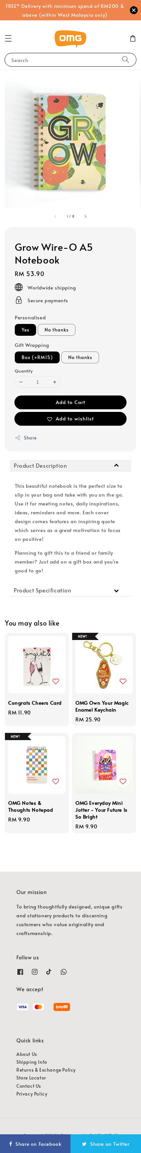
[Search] (125, 59)
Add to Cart (70, 401)
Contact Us (28, 1086)
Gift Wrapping (32, 344)
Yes (25, 330)
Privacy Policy (31, 1094)
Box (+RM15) (37, 357)
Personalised (30, 317)
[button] (8, 38)
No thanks (57, 330)
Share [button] (30, 438)
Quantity (23, 371)
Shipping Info (31, 1062)
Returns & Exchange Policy (46, 1070)
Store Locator (31, 1078)
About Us (26, 1054)
